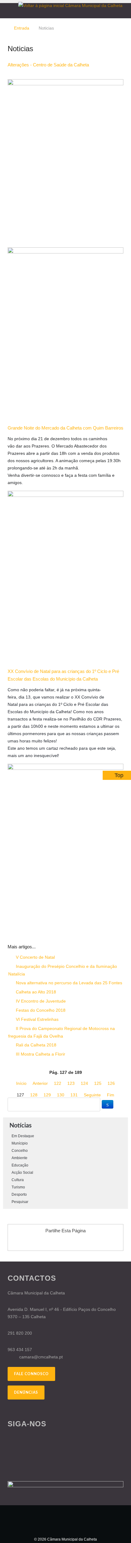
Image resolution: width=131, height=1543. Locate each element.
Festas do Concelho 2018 (40, 1010)
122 (57, 1083)
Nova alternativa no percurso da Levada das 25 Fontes (68, 982)
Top (119, 775)
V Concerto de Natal (35, 957)
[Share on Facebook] (48, 1242)
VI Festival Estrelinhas (36, 1019)
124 (84, 1083)
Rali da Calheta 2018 (35, 1044)
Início (21, 1083)
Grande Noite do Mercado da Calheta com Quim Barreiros (65, 427)
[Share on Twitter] (71, 1242)
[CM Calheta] (65, 1520)
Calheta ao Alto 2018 (35, 991)
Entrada (21, 28)
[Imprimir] (114, 75)
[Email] (121, 75)
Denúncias (26, 1392)
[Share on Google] (60, 1242)
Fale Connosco (31, 1374)
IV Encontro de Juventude (40, 1001)
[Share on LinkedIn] (83, 1242)
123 (71, 1083)
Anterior (40, 1083)
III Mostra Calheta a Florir (40, 1054)
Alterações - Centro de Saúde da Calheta (48, 64)
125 (97, 1083)
